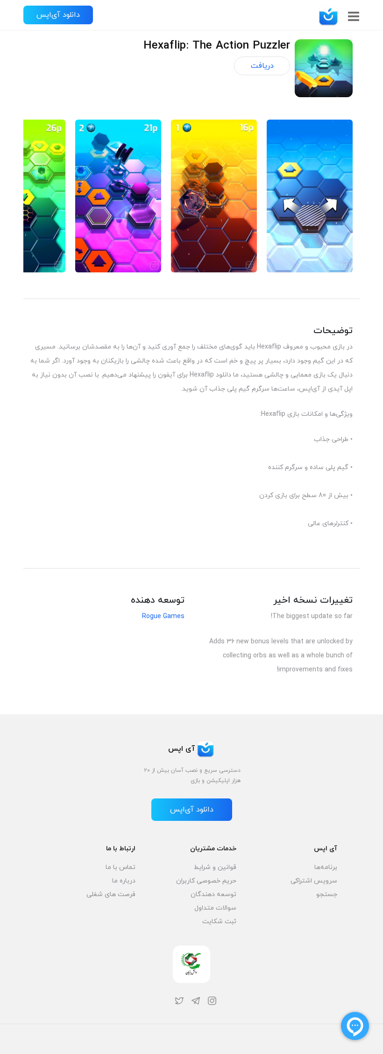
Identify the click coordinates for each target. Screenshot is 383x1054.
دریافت (262, 66)
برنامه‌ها (325, 867)
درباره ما (123, 880)
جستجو (326, 894)
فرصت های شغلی (110, 894)
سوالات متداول (215, 908)
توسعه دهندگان (213, 894)
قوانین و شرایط (215, 867)
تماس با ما (120, 867)
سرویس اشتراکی (314, 880)
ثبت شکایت (219, 921)
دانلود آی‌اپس (58, 15)
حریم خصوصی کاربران (206, 880)
